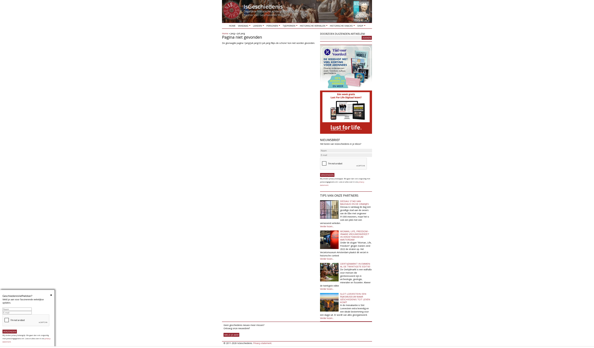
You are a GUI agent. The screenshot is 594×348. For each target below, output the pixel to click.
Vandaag (242, 26)
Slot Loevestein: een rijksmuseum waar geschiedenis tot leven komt (355, 298)
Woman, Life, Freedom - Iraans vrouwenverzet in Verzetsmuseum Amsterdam (354, 235)
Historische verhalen (312, 26)
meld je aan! (231, 334)
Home (232, 25)
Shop (359, 26)
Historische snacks (341, 26)
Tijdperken (288, 26)
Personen (271, 26)
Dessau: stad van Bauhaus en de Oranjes (354, 202)
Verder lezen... (327, 226)
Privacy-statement (262, 343)
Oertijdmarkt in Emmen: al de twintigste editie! (355, 265)
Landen (257, 26)
